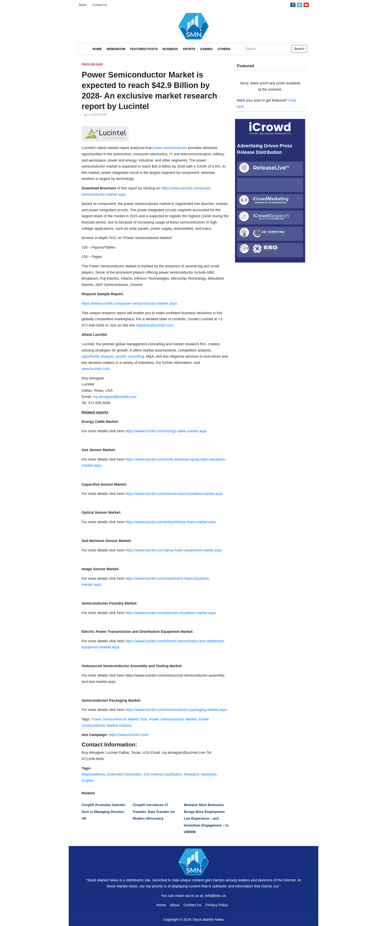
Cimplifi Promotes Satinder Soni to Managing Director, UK (103, 811)
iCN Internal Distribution (163, 774)
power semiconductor (170, 148)
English (88, 781)
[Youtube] (306, 5)
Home (97, 49)
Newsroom (116, 49)
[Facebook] (293, 5)
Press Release (92, 64)
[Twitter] (299, 5)
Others (224, 49)
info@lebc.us (215, 896)
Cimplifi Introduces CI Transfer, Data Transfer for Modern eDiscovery (154, 811)
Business (170, 49)
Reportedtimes (93, 774)
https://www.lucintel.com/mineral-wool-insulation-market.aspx (174, 494)
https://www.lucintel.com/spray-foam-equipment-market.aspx (173, 550)
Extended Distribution (124, 774)
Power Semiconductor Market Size (119, 719)
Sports (189, 49)
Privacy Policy (216, 905)
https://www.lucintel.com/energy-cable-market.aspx (166, 431)
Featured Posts (144, 49)
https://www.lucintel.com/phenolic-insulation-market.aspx (170, 613)
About (82, 4)
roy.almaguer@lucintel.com (114, 397)
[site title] (193, 861)
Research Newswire (200, 774)
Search (299, 48)
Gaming (206, 49)
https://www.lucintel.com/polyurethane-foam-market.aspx (170, 522)
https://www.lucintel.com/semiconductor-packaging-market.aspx (176, 710)
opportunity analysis (98, 356)
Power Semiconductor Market (173, 719)
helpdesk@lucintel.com (154, 325)
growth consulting (130, 356)
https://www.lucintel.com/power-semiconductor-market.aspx (129, 303)
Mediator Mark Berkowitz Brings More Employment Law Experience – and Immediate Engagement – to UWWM (206, 818)
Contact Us (99, 4)
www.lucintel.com (95, 369)
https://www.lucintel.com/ (129, 735)
